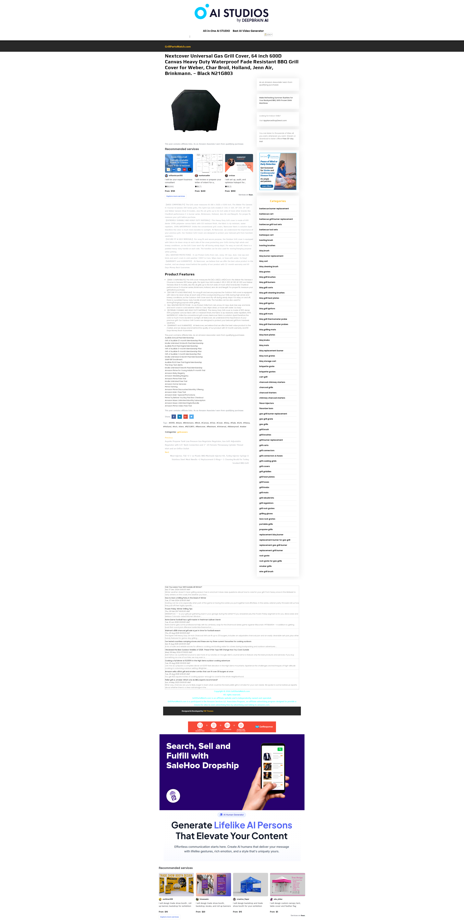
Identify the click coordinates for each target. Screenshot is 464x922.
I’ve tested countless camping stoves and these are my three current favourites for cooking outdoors (208, 641)
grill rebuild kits (266, 498)
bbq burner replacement (271, 256)
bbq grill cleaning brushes (272, 292)
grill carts (263, 445)
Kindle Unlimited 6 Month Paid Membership (183, 367)
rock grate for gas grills (270, 561)
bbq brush (264, 250)
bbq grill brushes (267, 277)
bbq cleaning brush (268, 266)
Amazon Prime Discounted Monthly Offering (184, 389)
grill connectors (266, 450)
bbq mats (264, 345)
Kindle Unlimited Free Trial (176, 381)
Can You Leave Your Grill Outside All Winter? (183, 587)
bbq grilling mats (267, 329)
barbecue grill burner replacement (276, 219)
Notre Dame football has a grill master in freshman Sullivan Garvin (193, 619)
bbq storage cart (267, 361)
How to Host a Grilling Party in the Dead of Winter (185, 598)
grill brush (264, 429)
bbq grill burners (267, 282)
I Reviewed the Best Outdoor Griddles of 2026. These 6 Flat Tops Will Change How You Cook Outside (207, 650)
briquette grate (266, 366)
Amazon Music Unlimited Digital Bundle (182, 403)
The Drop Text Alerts (174, 365)
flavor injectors (266, 403)
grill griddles (265, 471)
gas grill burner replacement (273, 413)
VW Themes (208, 711)
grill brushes (265, 434)
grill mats (263, 492)
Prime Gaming (171, 386)
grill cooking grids (267, 461)
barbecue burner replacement (274, 208)
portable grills (266, 524)
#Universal (221, 427)
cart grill (263, 377)
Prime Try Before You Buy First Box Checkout (184, 397)
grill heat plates (267, 477)
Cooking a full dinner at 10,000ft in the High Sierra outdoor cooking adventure (197, 660)
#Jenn (181, 427)
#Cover (220, 423)
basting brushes (267, 245)
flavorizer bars (266, 408)
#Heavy (246, 423)
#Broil (197, 423)
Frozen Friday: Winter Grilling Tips (178, 609)
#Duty (226, 423)
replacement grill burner (271, 550)
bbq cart (263, 261)
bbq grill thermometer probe (273, 319)
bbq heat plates (267, 335)
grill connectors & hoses (271, 456)
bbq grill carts (266, 287)
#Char (212, 423)
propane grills (266, 529)
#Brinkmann (188, 423)
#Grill (239, 423)
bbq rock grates (267, 356)
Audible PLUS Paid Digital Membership (181, 346)
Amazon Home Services (175, 384)
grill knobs (264, 487)
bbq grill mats (266, 313)
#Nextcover (200, 427)
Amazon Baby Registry (175, 373)
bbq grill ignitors (267, 308)
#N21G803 (189, 427)
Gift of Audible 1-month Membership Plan (183, 354)
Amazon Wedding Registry (176, 376)
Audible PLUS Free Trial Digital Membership (183, 362)
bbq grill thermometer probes (273, 324)
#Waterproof (233, 427)
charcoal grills (266, 387)
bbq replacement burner (271, 350)
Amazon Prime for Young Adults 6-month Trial (185, 370)
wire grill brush (266, 571)
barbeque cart (266, 235)
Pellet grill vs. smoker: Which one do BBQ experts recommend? (191, 680)
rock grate (264, 555)
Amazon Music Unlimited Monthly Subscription (185, 400)
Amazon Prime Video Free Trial (178, 405)
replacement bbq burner (271, 534)
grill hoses (264, 482)
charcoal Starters (267, 392)
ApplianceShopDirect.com (275, 120)
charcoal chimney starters (272, 382)
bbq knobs (264, 340)
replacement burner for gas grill (274, 540)
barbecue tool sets (268, 229)
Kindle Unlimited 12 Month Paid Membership (184, 357)
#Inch (175, 427)
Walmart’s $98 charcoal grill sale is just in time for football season (192, 630)
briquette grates (267, 371)
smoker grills (265, 566)
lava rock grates (267, 519)
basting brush (266, 240)
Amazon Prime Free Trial (175, 378)
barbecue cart (266, 214)
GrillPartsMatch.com (178, 46)
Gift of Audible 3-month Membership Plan (183, 348)
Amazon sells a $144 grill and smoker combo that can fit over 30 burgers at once (199, 671)
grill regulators (266, 503)
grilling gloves (266, 513)
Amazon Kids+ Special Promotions (180, 395)
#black (179, 423)
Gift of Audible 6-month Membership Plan (183, 351)
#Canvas (205, 423)
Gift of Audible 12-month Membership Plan (183, 340)
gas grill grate (266, 419)
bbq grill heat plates (269, 298)
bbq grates (264, 271)
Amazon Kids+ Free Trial (175, 392)
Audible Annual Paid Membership (179, 337)
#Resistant (211, 427)
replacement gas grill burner (273, 545)
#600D (172, 423)
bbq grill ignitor (266, 303)
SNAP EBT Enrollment (173, 359)
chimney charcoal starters (272, 398)
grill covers (182, 432)
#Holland (167, 427)
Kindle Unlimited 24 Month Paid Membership (184, 343)
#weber (243, 427)
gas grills (263, 424)
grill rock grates (267, 508)
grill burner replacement (271, 440)
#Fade (233, 423)
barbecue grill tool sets (270, 224)
